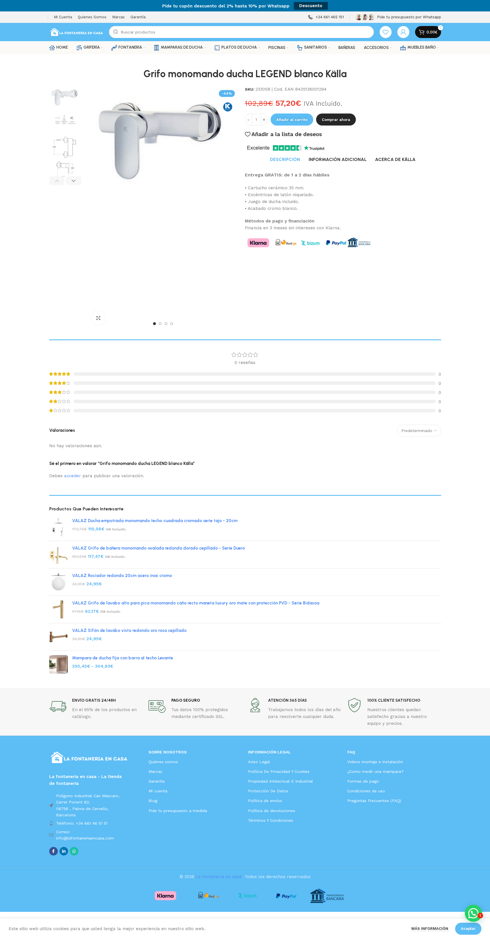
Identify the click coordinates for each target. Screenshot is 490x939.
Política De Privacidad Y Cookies (279, 771)
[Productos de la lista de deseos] (385, 32)
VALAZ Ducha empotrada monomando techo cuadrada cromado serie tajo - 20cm (154, 520)
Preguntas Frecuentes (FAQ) (374, 800)
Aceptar (468, 928)
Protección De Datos (268, 791)
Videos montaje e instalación (375, 761)
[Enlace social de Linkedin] (63, 851)
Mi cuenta (157, 791)
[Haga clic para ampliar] (98, 318)
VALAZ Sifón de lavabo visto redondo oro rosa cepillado (129, 630)
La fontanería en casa (219, 876)
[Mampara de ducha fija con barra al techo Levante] (58, 664)
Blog (152, 800)
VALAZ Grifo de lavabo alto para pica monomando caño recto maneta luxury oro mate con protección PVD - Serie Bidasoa (195, 603)
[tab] (285, 160)
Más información (430, 928)
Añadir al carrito (292, 120)
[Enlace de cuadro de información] (326, 17)
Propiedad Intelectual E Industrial (280, 781)
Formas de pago (363, 781)
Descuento (310, 5)
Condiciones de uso (366, 791)
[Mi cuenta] (403, 32)
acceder (72, 475)
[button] (57, 180)
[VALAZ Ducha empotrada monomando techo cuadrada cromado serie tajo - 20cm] (58, 527)
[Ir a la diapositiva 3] (165, 323)
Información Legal (269, 752)
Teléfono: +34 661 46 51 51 (82, 823)
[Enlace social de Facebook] (53, 851)
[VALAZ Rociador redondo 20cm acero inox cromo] (58, 582)
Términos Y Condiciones (270, 820)
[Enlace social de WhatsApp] (74, 851)
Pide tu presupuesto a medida (177, 810)
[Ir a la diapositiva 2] (160, 323)
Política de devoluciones (271, 810)
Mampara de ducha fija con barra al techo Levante (122, 658)
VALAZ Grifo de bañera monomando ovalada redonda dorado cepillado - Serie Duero (158, 548)
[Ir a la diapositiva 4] (171, 323)
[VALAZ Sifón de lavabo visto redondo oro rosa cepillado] (58, 637)
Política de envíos (265, 800)
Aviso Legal (259, 761)
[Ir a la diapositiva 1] (154, 323)
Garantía (156, 781)
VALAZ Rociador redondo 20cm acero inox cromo (122, 575)
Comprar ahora (336, 120)
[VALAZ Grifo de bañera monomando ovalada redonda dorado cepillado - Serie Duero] (58, 554)
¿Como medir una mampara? (375, 771)
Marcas (155, 771)
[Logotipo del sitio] (76, 31)
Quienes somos (163, 761)
